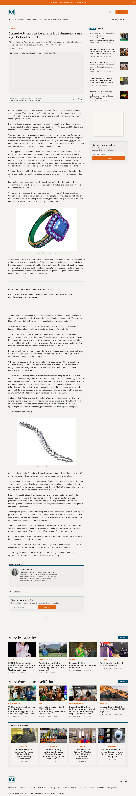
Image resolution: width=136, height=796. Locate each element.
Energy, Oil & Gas (14, 704)
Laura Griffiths (16, 49)
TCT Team (94, 85)
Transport (103, 704)
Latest (93, 29)
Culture (11, 660)
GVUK (71, 141)
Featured (100, 29)
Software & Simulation (77, 704)
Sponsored (24, 746)
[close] (133, 2)
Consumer (103, 660)
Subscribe (47, 607)
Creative (12, 29)
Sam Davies (13, 673)
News (40, 704)
